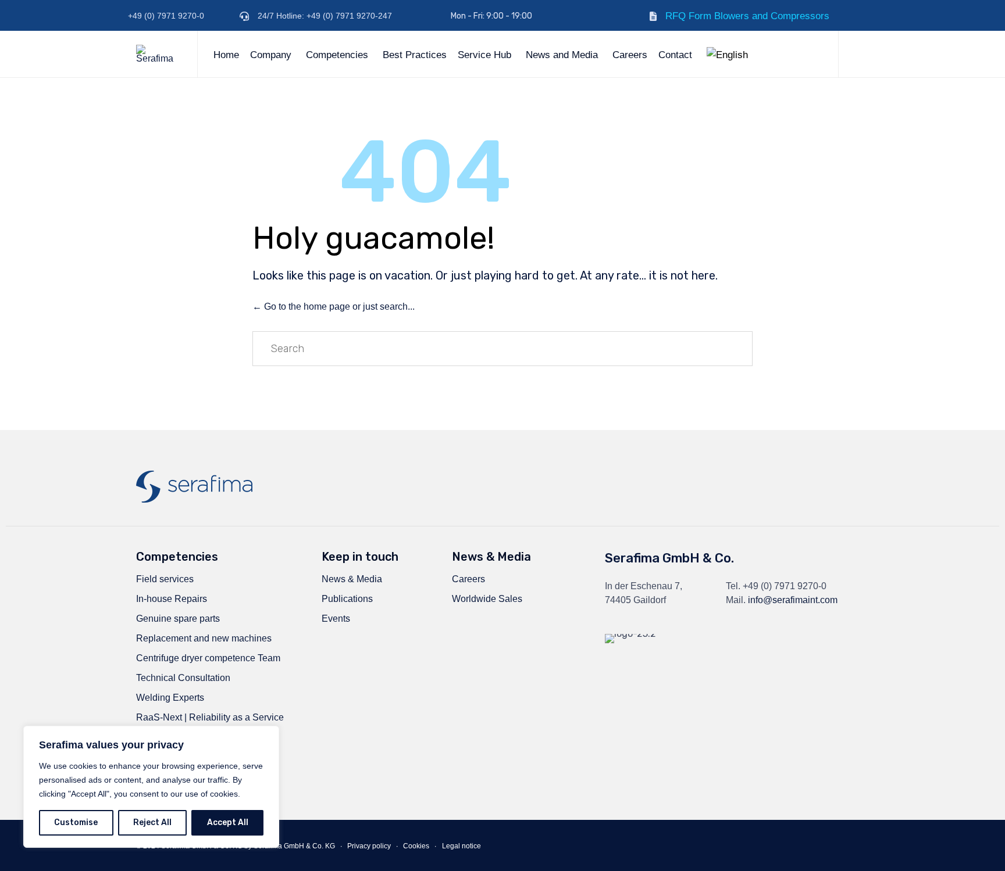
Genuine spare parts (178, 618)
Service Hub (484, 54)
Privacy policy (369, 846)
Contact (675, 54)
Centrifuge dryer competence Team (208, 658)
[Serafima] (158, 54)
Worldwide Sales (487, 599)
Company (270, 54)
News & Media (352, 579)
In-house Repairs (171, 599)
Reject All (152, 822)
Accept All (227, 822)
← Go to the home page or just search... (333, 306)
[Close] (267, 736)
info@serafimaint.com (793, 600)
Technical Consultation (183, 678)
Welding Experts (170, 697)
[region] (151, 787)
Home (226, 54)
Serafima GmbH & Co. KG (294, 846)
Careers (629, 54)
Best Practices (415, 54)
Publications (347, 599)
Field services (165, 579)
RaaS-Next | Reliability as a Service (210, 717)
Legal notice (461, 846)
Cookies (416, 846)
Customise (76, 822)
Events (336, 618)
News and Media (562, 54)
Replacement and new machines (204, 638)
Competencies (337, 54)
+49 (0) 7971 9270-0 (784, 586)
